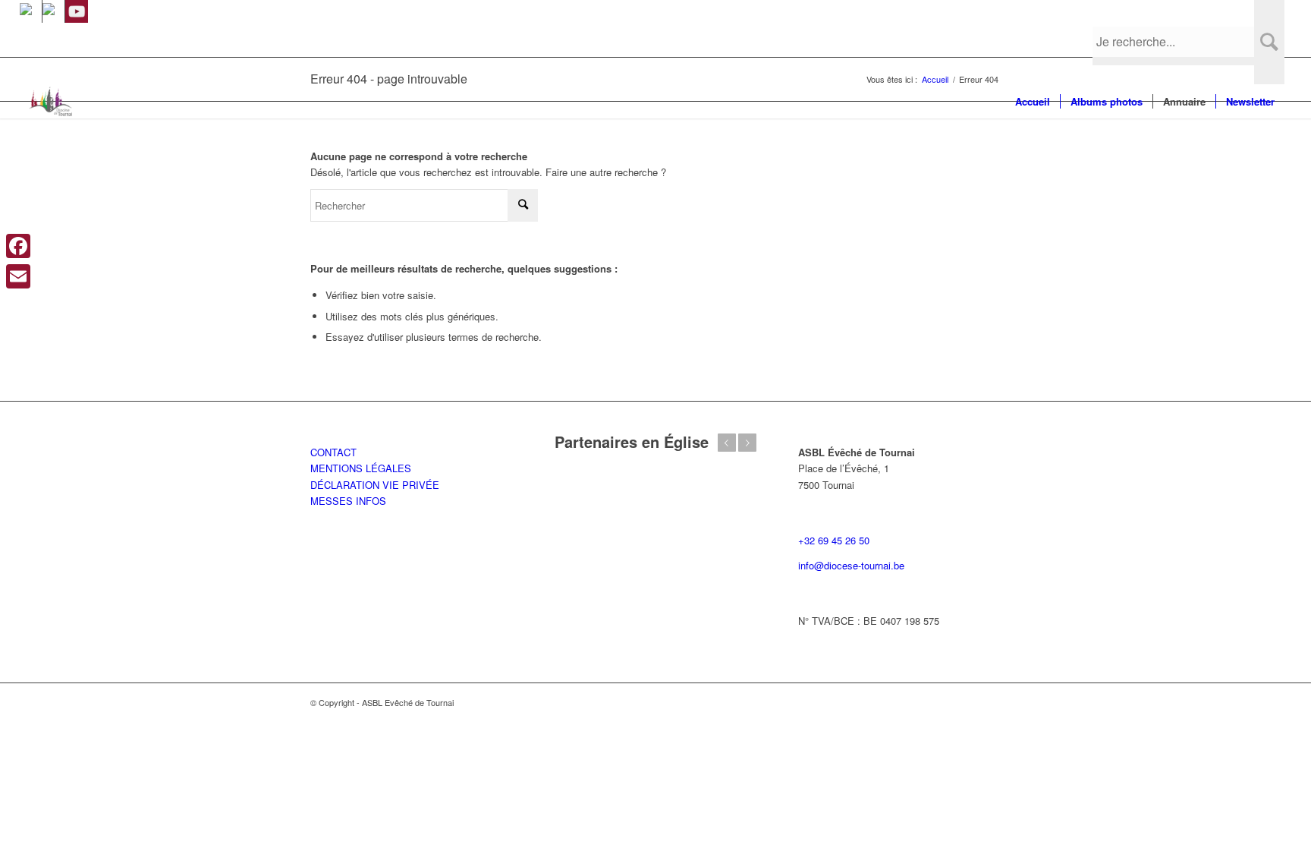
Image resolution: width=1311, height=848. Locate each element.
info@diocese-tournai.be (851, 565)
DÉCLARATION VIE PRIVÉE (374, 485)
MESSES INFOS (348, 500)
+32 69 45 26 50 (833, 540)
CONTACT (333, 452)
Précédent (727, 442)
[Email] (18, 276)
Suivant (747, 442)
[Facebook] (18, 246)
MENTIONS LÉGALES (360, 468)
